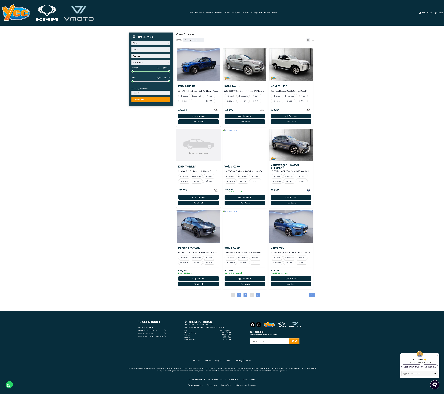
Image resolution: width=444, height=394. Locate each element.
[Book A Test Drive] (165, 333)
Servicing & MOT (256, 13)
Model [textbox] (135, 49)
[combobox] (150, 43)
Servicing (238, 361)
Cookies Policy (226, 385)
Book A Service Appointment (150, 336)
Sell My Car (236, 13)
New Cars (198, 13)
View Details (199, 122)
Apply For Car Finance (223, 361)
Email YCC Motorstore (147, 330)
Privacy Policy (212, 385)
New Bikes (209, 13)
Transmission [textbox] (138, 62)
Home (191, 13)
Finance (227, 13)
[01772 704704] (420, 13)
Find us (440, 13)
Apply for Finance (198, 116)
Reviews (267, 13)
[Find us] (435, 13)
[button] (9, 384)
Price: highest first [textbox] (191, 40)
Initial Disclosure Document (245, 385)
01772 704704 (427, 13)
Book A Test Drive (145, 333)
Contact (274, 13)
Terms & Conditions (195, 385)
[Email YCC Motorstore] (165, 330)
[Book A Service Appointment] (165, 336)
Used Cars (218, 13)
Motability (245, 13)
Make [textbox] (135, 43)
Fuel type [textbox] (136, 56)
